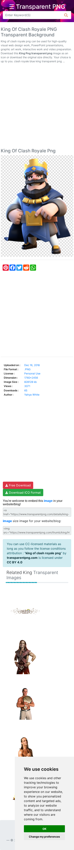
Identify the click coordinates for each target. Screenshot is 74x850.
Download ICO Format (24, 492)
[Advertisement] (37, 106)
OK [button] (44, 828)
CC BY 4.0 (14, 562)
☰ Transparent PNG (37, 6)
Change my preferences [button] (44, 836)
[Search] (66, 15)
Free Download (19, 485)
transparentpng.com (22, 558)
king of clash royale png (43, 553)
